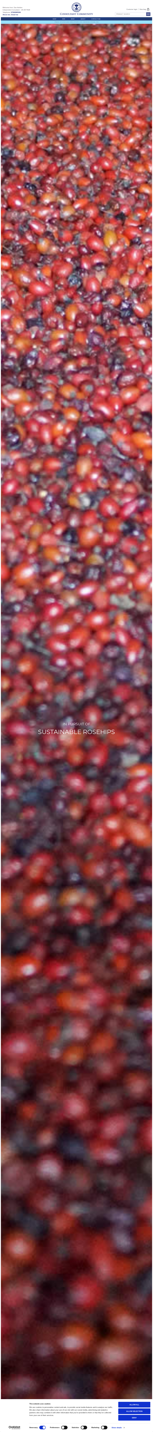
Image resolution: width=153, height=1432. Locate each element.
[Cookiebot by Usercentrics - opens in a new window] (14, 1427)
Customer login (131, 9)
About (82, 19)
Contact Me (95, 19)
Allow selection (134, 1411)
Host (73, 19)
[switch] (64, 1427)
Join (63, 19)
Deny (134, 1418)
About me (6, 15)
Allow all (134, 1405)
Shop (54, 19)
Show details (117, 1428)
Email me (14, 15)
